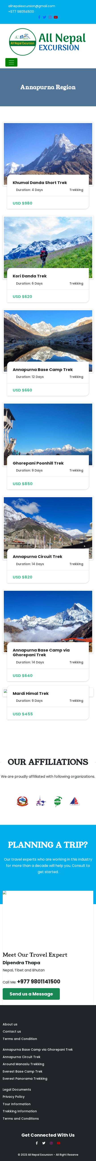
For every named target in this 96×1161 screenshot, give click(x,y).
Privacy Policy (14, 1096)
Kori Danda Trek (30, 276)
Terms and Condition (20, 1039)
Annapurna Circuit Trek (37, 556)
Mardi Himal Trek (31, 693)
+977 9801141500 (38, 981)
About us (10, 1024)
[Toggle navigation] (11, 62)
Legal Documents (17, 1089)
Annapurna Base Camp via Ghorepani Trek (41, 652)
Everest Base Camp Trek (22, 1071)
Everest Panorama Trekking (25, 1078)
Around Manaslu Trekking (23, 1064)
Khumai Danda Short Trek (40, 182)
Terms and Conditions (21, 1118)
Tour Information (17, 1104)
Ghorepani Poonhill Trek (38, 463)
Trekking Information (20, 1111)
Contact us (12, 1031)
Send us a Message (31, 994)
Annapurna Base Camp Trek (43, 369)
